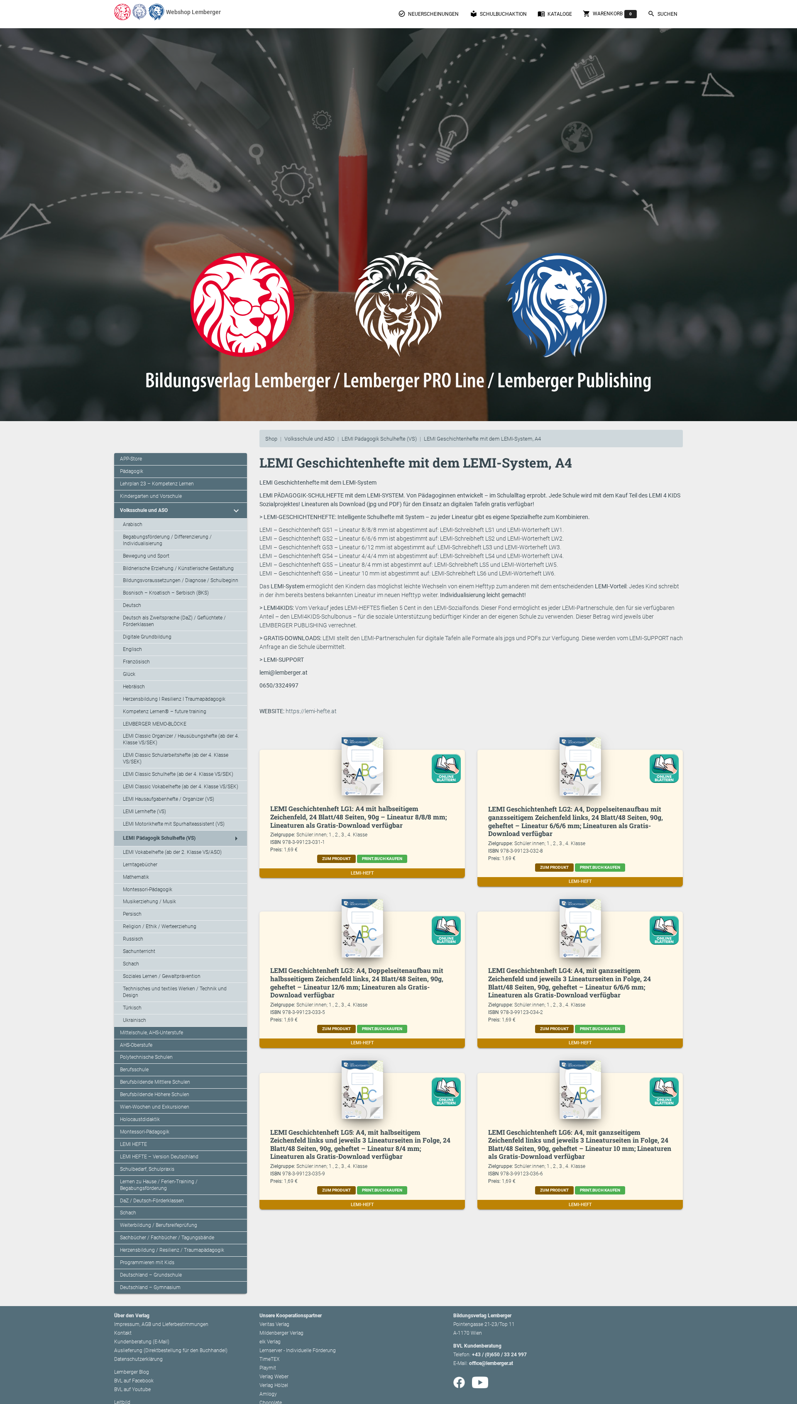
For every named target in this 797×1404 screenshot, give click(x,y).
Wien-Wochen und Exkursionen (154, 1107)
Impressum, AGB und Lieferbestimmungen (161, 1324)
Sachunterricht (139, 951)
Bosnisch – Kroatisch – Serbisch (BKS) (166, 593)
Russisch (133, 939)
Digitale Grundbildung (147, 637)
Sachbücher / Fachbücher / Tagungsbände (167, 1238)
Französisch (136, 662)
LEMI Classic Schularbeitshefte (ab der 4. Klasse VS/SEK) (175, 758)
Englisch (132, 649)
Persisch (132, 914)
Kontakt (123, 1333)
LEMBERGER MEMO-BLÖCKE (154, 724)
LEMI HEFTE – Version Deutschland (159, 1157)
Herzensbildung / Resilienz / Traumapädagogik (172, 1250)
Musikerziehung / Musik (149, 901)
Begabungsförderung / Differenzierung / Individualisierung (167, 540)
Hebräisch (134, 687)
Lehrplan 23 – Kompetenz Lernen (157, 484)
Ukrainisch (134, 1020)
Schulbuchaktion (498, 13)
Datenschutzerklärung (138, 1359)
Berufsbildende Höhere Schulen (154, 1094)
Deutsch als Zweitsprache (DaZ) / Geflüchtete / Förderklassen (174, 621)
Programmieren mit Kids (147, 1262)
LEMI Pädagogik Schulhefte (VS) (379, 439)
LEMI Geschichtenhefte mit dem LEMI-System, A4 (482, 439)
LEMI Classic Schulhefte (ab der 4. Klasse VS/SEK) (178, 774)
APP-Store (131, 459)
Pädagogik (131, 471)
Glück (129, 674)
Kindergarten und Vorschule (151, 496)
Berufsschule (134, 1069)
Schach (131, 964)
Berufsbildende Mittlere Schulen (155, 1082)
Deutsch (132, 605)
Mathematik (136, 877)
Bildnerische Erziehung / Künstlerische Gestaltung (178, 568)
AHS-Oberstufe (136, 1045)
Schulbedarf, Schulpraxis (147, 1169)
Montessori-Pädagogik (147, 889)
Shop (271, 439)
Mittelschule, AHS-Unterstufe (151, 1033)
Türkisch (132, 1008)
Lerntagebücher (140, 865)
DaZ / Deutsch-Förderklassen (152, 1201)
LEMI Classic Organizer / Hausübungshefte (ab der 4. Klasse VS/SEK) (181, 739)
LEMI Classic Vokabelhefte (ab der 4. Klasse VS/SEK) (180, 787)
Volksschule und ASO (309, 439)
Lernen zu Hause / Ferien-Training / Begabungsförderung (159, 1185)
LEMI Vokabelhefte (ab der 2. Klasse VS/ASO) (172, 852)
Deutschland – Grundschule (151, 1275)
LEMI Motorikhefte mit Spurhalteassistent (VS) (174, 824)
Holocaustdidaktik (140, 1119)
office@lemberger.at (491, 1363)
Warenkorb (607, 13)
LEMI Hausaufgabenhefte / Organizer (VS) (168, 799)
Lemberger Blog (131, 1372)
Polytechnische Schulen (146, 1057)
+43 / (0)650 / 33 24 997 (499, 1355)
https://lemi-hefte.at (311, 711)
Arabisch (132, 524)
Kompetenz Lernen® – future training (164, 711)
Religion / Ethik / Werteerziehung (159, 926)
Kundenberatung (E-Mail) (141, 1342)
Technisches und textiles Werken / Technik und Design (175, 992)
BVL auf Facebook (134, 1381)
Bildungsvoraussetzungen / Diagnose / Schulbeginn (180, 580)
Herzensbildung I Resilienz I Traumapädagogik (174, 699)
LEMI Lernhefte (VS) (144, 811)
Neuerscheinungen (428, 13)
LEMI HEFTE (133, 1144)
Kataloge (555, 13)
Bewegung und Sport (146, 556)
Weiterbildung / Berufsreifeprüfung (158, 1225)
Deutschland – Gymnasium (150, 1287)
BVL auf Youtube (132, 1389)
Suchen (662, 13)
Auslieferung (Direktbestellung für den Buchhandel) (170, 1350)
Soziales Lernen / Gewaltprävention (161, 976)
